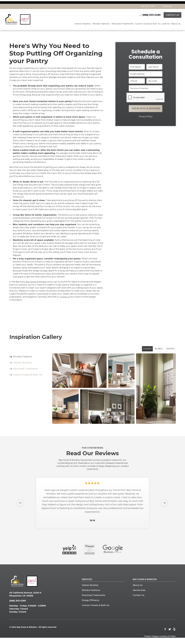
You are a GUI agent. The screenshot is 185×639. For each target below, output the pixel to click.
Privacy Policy (146, 116)
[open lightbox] (79, 370)
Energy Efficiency (90, 600)
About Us (137, 585)
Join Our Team (148, 6)
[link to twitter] (169, 629)
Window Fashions (91, 590)
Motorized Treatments (93, 595)
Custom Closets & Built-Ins (95, 605)
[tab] (26, 356)
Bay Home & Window (36, 282)
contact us (65, 297)
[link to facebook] (165, 629)
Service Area (139, 590)
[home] (21, 19)
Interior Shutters (90, 585)
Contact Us (172, 15)
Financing (167, 6)
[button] (83, 24)
